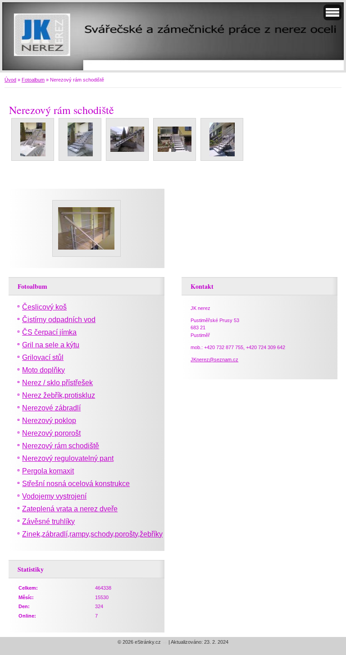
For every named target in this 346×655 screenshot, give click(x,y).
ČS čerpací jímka (49, 332)
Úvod (10, 79)
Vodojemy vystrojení (54, 496)
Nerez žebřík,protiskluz (58, 395)
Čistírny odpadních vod (59, 319)
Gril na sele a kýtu (50, 345)
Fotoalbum (33, 79)
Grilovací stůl (43, 357)
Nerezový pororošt (51, 433)
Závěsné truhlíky (48, 521)
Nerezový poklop (49, 420)
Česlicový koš (44, 307)
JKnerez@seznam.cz (214, 359)
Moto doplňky (43, 370)
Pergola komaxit (48, 471)
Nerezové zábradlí (51, 408)
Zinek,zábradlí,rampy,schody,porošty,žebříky (92, 534)
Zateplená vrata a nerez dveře (70, 509)
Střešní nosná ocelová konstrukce (76, 483)
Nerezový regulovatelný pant (68, 458)
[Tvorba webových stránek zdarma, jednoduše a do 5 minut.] (165, 643)
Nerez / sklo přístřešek (57, 383)
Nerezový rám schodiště (60, 446)
